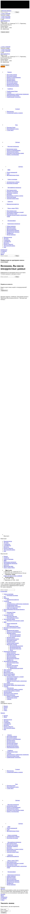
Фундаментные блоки (12, 626)
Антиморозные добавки (13, 182)
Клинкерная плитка (12, 149)
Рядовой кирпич (11, 80)
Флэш (11, 650)
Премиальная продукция (16, 668)
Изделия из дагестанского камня (15, 153)
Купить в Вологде (8, 548)
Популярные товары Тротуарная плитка (14, 685)
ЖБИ (5, 560)
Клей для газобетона (12, 608)
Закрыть (3, 713)
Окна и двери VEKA (9, 567)
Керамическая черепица (13, 232)
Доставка (6, 542)
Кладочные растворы (12, 183)
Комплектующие (11, 227)
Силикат (6, 686)
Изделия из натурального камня (12, 627)
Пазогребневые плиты (13, 128)
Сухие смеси (10, 130)
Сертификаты (7, 545)
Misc (5, 596)
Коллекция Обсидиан (15, 648)
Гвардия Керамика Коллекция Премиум (14, 609)
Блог (5, 551)
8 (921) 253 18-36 (8, 576)
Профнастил (10, 233)
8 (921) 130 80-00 (17, 576)
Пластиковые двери (12, 213)
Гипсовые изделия (8, 615)
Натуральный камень (9, 674)
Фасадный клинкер (12, 74)
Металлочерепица (11, 229)
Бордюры (9, 194)
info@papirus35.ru (5, 20)
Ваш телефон (4, 911)
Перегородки (10, 111)
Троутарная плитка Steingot (11, 693)
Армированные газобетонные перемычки (18, 94)
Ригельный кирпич (12, 76)
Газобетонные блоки (12, 91)
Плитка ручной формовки (13, 150)
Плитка (6, 707)
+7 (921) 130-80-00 (5, 13)
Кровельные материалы (10, 562)
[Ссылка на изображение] (9, 294)
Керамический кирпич (13, 84)
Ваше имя (3, 909)
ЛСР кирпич (7, 671)
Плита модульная (11, 197)
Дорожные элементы (12, 193)
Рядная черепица (11, 234)
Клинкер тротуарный (12, 191)
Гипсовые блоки (11, 127)
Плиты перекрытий (12, 172)
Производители (8, 541)
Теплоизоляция (8, 692)
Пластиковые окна (12, 210)
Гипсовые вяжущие (12, 616)
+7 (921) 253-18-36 (5, 16)
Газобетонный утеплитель (14, 97)
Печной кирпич (11, 79)
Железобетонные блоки (13, 175)
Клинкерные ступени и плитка (15, 195)
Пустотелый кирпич (12, 83)
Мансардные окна (8, 566)
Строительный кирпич (13, 643)
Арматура (6, 564)
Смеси (5, 710)
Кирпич (6, 556)
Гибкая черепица (11, 226)
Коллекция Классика (15, 647)
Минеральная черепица (13, 230)
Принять (3, 894)
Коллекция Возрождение (16, 646)
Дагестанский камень (9, 549)
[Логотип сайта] (6, 10)
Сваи (8, 173)
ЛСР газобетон (8, 669)
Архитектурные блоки (13, 198)
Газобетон (6, 557)
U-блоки (9, 92)
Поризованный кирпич (13, 86)
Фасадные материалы (9, 695)
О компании (7, 544)
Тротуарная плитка (12, 190)
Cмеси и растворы (8, 559)
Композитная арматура (13, 204)
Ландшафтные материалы (10, 563)
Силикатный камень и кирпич (15, 113)
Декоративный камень (13, 151)
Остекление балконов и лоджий (15, 212)
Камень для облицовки (13, 154)
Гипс (5, 610)
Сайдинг (20, 166)
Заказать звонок (5, 32)
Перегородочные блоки (13, 95)
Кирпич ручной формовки (14, 77)
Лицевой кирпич (11, 633)
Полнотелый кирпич (12, 81)
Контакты (6, 547)
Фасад (5, 709)
